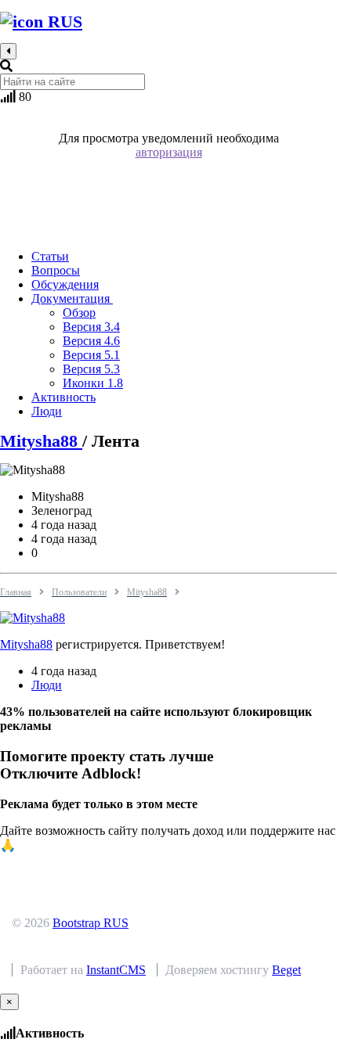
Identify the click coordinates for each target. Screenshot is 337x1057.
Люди (46, 685)
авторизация (169, 152)
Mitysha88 (41, 441)
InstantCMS (116, 969)
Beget (286, 969)
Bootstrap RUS (91, 922)
